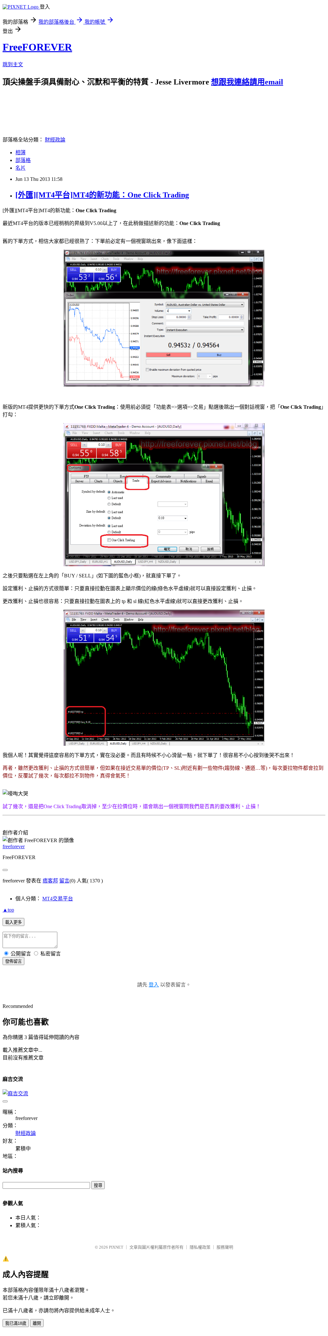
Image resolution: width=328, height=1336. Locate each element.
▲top (8, 910)
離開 (37, 1323)
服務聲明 (225, 1247)
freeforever (14, 846)
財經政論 (55, 139)
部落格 (23, 160)
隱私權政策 (200, 1247)
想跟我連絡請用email (247, 82)
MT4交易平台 (57, 898)
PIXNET (116, 1247)
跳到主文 (13, 64)
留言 (64, 880)
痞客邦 (50, 880)
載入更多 (13, 922)
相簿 (20, 152)
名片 (20, 168)
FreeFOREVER (37, 47)
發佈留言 (13, 961)
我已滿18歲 (15, 1323)
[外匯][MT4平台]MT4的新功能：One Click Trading (102, 195)
